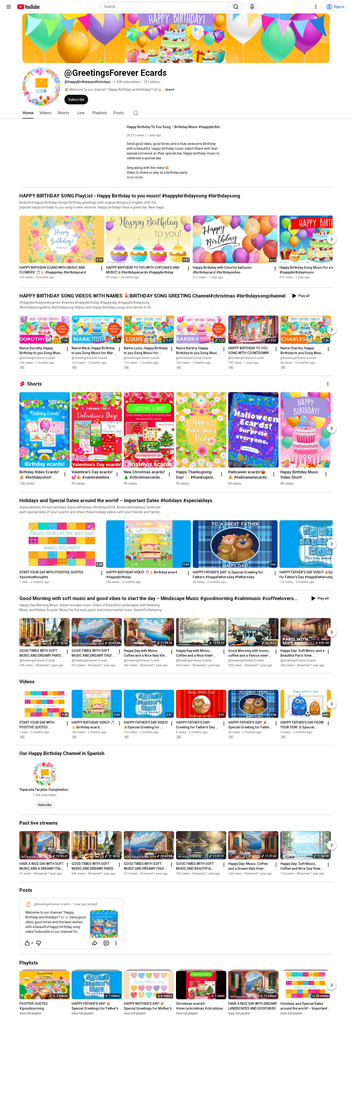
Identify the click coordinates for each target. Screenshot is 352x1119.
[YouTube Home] (28, 6)
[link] (71, 924)
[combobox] (165, 7)
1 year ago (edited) (85, 904)
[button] (135, 177)
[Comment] (106, 943)
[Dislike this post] (38, 943)
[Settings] (316, 7)
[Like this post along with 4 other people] (27, 943)
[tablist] (176, 113)
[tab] (28, 113)
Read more (135, 177)
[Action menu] (116, 943)
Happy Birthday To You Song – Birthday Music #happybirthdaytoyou (175, 127)
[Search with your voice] (252, 7)
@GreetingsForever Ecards (37, 358)
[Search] (236, 7)
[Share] (95, 943)
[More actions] (102, 268)
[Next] (331, 239)
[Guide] (8, 7)
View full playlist (30, 1013)
